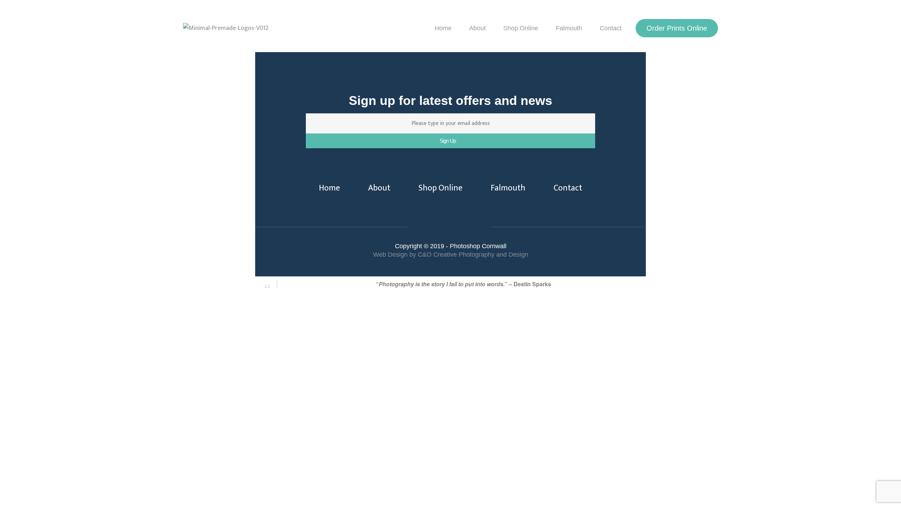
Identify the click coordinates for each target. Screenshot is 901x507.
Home (443, 28)
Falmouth (569, 28)
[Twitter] (449, 227)
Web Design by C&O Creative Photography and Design (450, 254)
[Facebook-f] (436, 227)
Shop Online (520, 28)
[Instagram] (463, 227)
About (477, 28)
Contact (611, 28)
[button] (677, 28)
